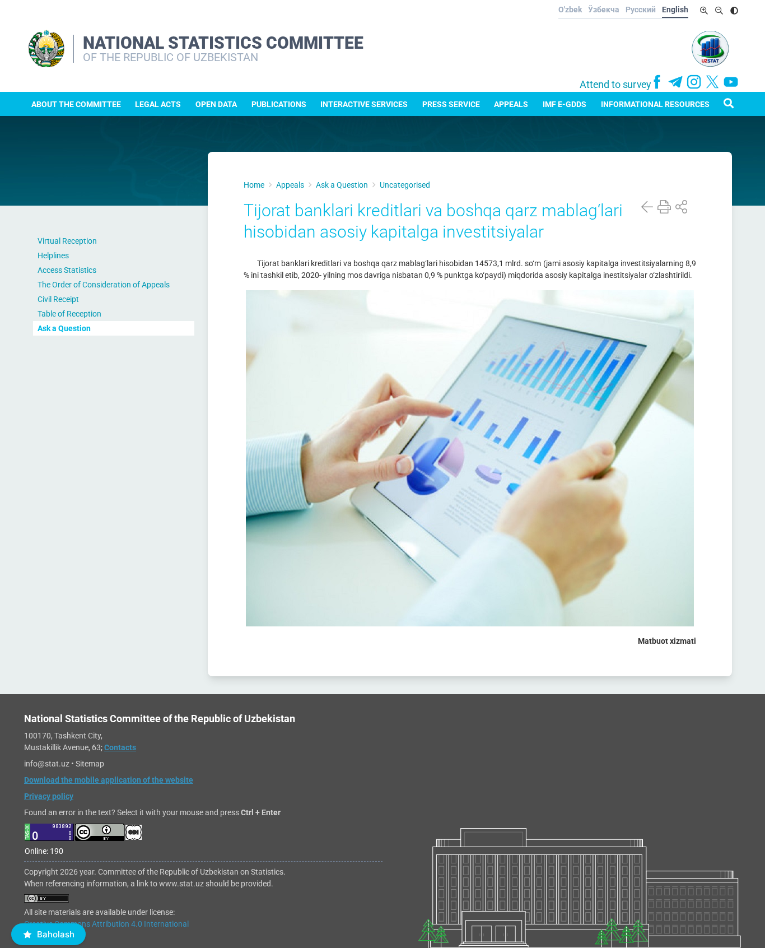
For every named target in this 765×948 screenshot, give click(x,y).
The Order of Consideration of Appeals (104, 284)
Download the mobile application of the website (108, 779)
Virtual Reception (67, 240)
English (675, 9)
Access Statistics (67, 270)
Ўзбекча (603, 9)
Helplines (53, 255)
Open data (216, 104)
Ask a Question (64, 328)
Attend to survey (615, 84)
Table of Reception (69, 313)
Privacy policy (48, 796)
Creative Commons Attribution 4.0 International (106, 923)
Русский (641, 9)
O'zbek (570, 9)
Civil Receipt (58, 299)
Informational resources (655, 104)
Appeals (511, 104)
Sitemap (90, 763)
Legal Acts (158, 104)
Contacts (120, 747)
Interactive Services (364, 104)
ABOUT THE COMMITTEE (76, 104)
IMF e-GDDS (564, 104)
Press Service (451, 104)
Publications (278, 104)
